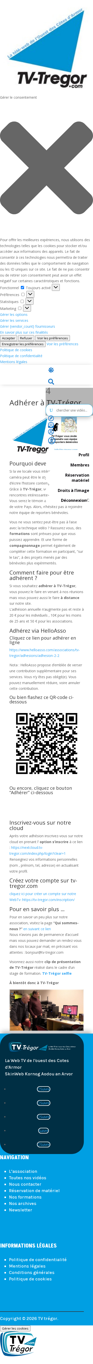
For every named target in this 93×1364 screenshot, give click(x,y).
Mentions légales (13, 361)
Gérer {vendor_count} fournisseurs (27, 326)
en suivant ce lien (37, 928)
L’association (23, 1171)
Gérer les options (14, 314)
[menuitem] (69, 370)
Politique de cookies (16, 349)
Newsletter (20, 1210)
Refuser (26, 338)
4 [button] (48, 390)
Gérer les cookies (15, 1328)
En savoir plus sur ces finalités (24, 332)
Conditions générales (32, 1272)
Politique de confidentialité (21, 355)
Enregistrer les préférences (23, 344)
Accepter (8, 338)
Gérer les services (14, 320)
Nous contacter (25, 1184)
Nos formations (25, 1197)
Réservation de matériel (34, 1190)
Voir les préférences (52, 338)
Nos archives (22, 1203)
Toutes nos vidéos (27, 1177)
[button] (46, 168)
